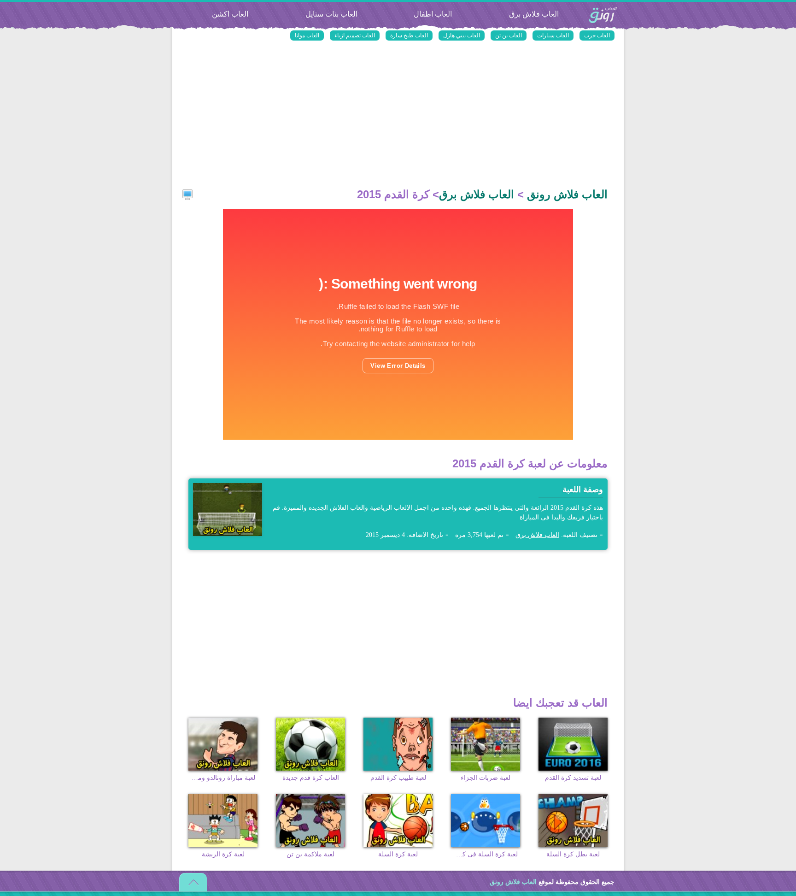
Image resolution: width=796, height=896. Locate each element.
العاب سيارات (553, 35)
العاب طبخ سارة (409, 35)
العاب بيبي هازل (461, 35)
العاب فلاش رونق (603, 15)
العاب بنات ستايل (331, 14)
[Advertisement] (398, 115)
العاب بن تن (508, 35)
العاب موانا (307, 35)
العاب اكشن (230, 14)
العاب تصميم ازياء (354, 35)
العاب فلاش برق (534, 14)
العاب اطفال (433, 14)
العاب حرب (597, 35)
